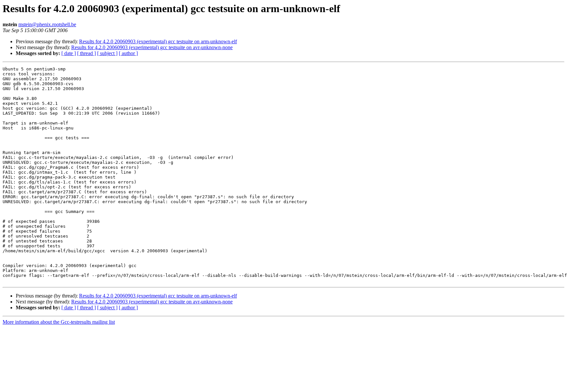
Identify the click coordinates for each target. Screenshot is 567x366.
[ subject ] (107, 53)
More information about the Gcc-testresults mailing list (59, 322)
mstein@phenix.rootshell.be (47, 24)
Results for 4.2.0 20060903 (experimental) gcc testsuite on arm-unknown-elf (158, 41)
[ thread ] (86, 53)
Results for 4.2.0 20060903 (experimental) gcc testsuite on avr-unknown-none (152, 47)
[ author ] (128, 53)
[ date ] (68, 53)
